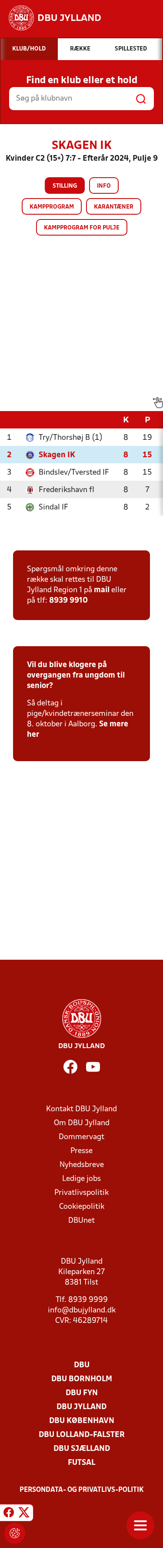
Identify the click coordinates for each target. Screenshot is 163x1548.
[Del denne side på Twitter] (24, 1514)
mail (102, 590)
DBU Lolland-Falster (82, 1435)
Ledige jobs (81, 1179)
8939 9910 (68, 600)
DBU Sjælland (81, 1449)
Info (104, 186)
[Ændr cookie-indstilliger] (14, 1533)
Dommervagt (81, 1137)
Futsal (81, 1463)
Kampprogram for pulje (82, 228)
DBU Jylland (81, 1407)
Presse (81, 1151)
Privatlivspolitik (81, 1193)
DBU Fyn (82, 1393)
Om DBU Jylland (82, 1123)
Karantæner (113, 207)
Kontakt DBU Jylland (81, 1109)
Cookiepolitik (81, 1207)
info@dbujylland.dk (82, 1310)
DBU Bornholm (81, 1379)
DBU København (81, 1421)
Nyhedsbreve (82, 1165)
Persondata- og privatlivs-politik (82, 1490)
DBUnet (81, 1220)
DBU (82, 1365)
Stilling (65, 186)
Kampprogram (52, 207)
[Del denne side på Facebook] (8, 1514)
